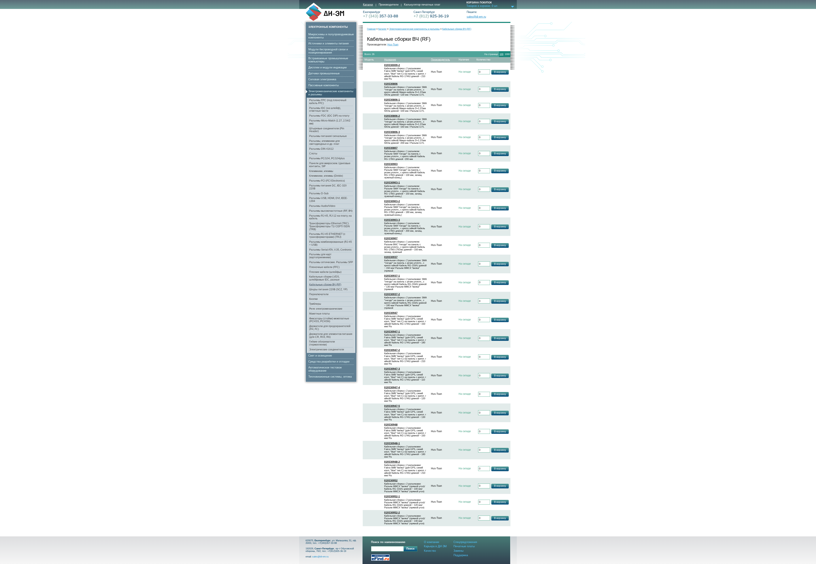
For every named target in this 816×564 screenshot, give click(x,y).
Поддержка (460, 555)
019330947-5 (392, 406)
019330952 (391, 480)
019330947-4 (392, 387)
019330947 (391, 313)
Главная (371, 29)
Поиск (410, 548)
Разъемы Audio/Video (322, 205)
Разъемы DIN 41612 (321, 148)
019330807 (391, 148)
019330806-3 (392, 132)
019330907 (391, 238)
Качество (430, 550)
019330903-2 (392, 201)
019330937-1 (392, 276)
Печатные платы (464, 546)
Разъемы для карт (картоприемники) (320, 256)
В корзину (500, 71)
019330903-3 (392, 220)
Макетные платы (319, 313)
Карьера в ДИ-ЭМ (435, 546)
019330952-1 (392, 496)
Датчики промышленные (324, 73)
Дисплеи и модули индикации (327, 67)
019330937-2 (392, 294)
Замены (458, 550)
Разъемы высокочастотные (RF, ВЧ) (331, 210)
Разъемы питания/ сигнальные (328, 136)
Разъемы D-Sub (319, 193)
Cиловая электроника (322, 79)
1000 (507, 54)
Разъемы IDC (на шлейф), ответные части (325, 110)
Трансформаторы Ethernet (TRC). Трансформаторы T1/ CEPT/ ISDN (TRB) (329, 226)
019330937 (391, 257)
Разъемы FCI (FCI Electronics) (327, 180)
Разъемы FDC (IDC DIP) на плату (329, 115)
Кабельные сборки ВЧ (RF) (325, 284)
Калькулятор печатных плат (422, 4)
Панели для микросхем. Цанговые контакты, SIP (329, 165)
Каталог (368, 4)
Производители (388, 4)
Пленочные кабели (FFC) (324, 267)
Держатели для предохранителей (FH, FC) (329, 328)
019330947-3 (392, 369)
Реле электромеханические (325, 308)
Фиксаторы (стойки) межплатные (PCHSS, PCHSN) (329, 320)
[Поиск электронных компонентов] (380, 558)
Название (390, 59)
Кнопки (313, 299)
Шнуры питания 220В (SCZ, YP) (328, 289)
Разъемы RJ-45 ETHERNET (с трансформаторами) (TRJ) (327, 235)
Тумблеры (315, 303)
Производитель (440, 59)
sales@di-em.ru (476, 16)
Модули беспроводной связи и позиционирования (328, 51)
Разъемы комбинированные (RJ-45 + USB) (330, 243)
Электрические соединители (326, 349)
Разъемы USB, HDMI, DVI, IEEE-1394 (328, 200)
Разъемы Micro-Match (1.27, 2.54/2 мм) (329, 122)
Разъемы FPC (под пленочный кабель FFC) (327, 102)
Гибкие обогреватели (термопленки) (322, 343)
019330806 (391, 84)
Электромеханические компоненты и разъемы (330, 93)
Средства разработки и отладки (328, 361)
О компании (431, 542)
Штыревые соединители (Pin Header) (326, 130)
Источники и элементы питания (328, 43)
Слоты (313, 153)
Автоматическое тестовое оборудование (325, 369)
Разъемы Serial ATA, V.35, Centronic (330, 249)
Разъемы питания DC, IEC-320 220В (328, 187)
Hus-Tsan (392, 44)
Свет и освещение (320, 355)
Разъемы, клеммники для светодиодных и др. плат (324, 142)
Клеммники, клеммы (321, 171)
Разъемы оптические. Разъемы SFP (331, 262)
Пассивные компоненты (323, 85)
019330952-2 (392, 512)
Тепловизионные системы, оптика (330, 376)
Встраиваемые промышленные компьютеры (328, 60)
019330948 (391, 424)
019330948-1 (392, 443)
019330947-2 (392, 350)
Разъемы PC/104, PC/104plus (327, 158)
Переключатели (319, 294)
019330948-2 (392, 462)
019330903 (391, 164)
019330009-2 (392, 65)
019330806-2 (392, 116)
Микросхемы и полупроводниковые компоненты (331, 36)
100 (501, 54)
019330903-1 (392, 182)
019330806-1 (392, 100)
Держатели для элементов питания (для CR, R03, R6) (330, 335)
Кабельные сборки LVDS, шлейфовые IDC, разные (324, 278)
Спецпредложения (465, 542)
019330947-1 (392, 331)
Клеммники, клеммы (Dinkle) (326, 175)
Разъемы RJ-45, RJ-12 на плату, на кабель (330, 217)
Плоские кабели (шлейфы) (325, 272)
